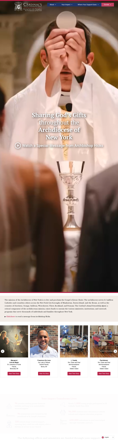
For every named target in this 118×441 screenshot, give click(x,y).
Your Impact (65, 5)
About (52, 5)
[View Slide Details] (14, 341)
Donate (106, 5)
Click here (10, 316)
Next (115, 351)
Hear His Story (44, 373)
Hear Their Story (14, 373)
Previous (2, 351)
